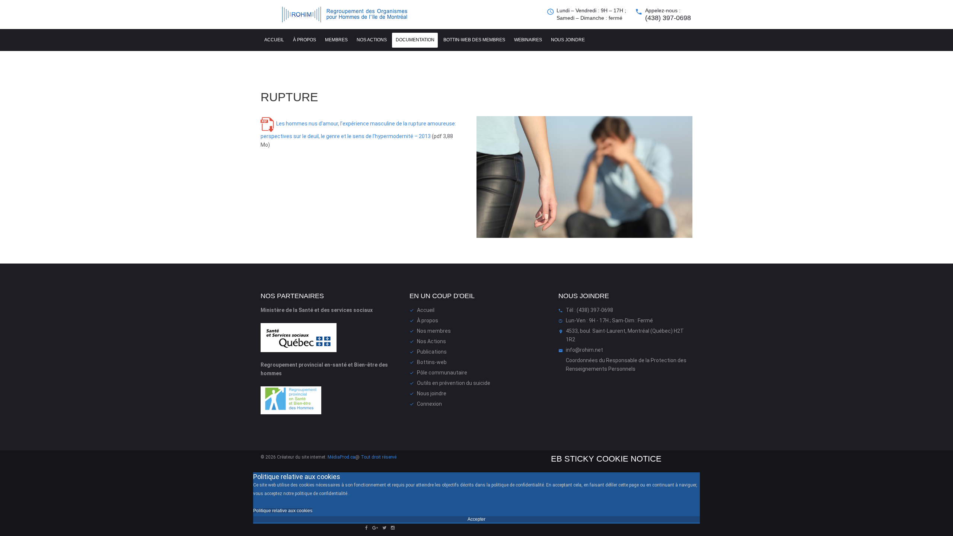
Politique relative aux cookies (282, 510)
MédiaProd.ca (341, 457)
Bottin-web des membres (474, 39)
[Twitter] (384, 528)
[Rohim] (351, 14)
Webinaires (528, 39)
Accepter (476, 519)
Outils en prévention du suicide (453, 383)
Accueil (274, 39)
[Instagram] (393, 528)
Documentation (415, 39)
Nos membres (434, 331)
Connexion (429, 404)
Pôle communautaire (442, 373)
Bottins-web (432, 362)
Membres (336, 39)
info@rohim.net (584, 350)
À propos (304, 39)
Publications (432, 352)
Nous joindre (568, 39)
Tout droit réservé (378, 457)
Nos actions (372, 39)
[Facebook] (366, 528)
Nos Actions (431, 341)
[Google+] (375, 528)
